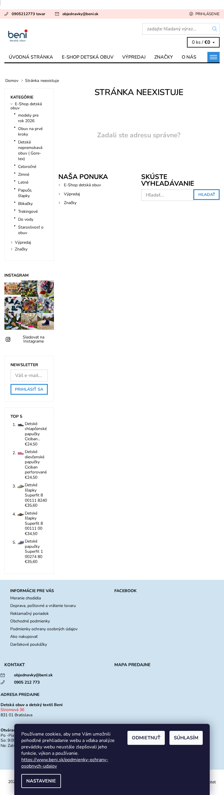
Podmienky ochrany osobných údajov (44, 629)
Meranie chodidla (25, 598)
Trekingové (28, 211)
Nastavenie (41, 781)
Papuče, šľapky (25, 193)
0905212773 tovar (28, 14)
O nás (189, 57)
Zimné (23, 174)
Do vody (25, 219)
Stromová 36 (12, 709)
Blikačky (25, 203)
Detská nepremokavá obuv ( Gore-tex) (30, 150)
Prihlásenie (207, 14)
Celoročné (27, 166)
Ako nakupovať (24, 636)
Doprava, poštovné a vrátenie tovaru (43, 605)
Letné (23, 182)
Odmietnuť (146, 738)
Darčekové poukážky (28, 644)
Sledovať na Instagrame (33, 339)
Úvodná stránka (31, 57)
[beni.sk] (58, 35)
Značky (163, 57)
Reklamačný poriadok (29, 613)
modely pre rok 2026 (28, 118)
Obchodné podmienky (30, 621)
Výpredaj (134, 57)
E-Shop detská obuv (87, 57)
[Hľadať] (215, 29)
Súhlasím (186, 738)
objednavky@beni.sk (80, 14)
